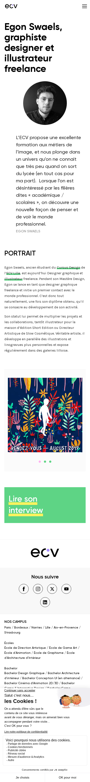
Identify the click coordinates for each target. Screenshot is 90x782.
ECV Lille (13, 273)
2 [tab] (45, 462)
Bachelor (10, 668)
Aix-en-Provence (66, 627)
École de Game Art (63, 647)
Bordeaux (21, 627)
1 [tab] (40, 462)
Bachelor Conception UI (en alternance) (51, 678)
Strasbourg (12, 632)
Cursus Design (68, 267)
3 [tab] (50, 462)
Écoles (9, 643)
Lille (47, 627)
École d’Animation (17, 652)
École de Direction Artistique (25, 647)
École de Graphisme (49, 652)
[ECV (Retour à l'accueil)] (11, 6)
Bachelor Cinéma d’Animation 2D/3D (31, 683)
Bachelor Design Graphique (24, 673)
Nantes (36, 627)
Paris (7, 627)
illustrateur (13, 279)
